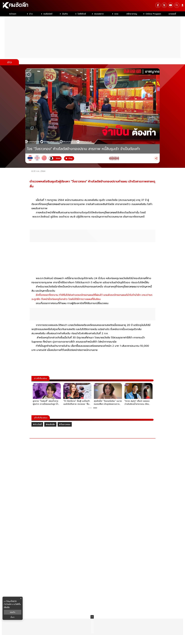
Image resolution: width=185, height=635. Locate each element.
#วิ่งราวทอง (64, 424)
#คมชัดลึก (50, 424)
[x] (164, 5)
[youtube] (170, 5)
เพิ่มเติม (7, 607)
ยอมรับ (12, 612)
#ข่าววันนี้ (37, 424)
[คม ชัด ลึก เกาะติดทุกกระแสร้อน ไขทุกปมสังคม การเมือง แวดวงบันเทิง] (92, 5)
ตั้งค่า (13, 617)
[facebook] (157, 5)
